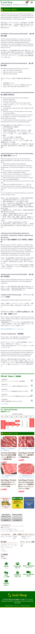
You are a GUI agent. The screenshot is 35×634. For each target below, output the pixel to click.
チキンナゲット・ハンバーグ (9, 546)
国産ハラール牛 (5, 527)
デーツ (22, 544)
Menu (32, 1)
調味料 (2, 556)
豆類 (21, 546)
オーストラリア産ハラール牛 (9, 529)
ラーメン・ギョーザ (6, 547)
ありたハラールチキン (7, 536)
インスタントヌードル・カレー (9, 544)
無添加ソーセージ (26, 536)
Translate (25, 4)
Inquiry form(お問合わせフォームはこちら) (12, 329)
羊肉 (14, 538)
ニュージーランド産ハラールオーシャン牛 (12, 531)
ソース (2, 549)
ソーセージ (25, 538)
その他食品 (4, 558)
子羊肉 (15, 536)
